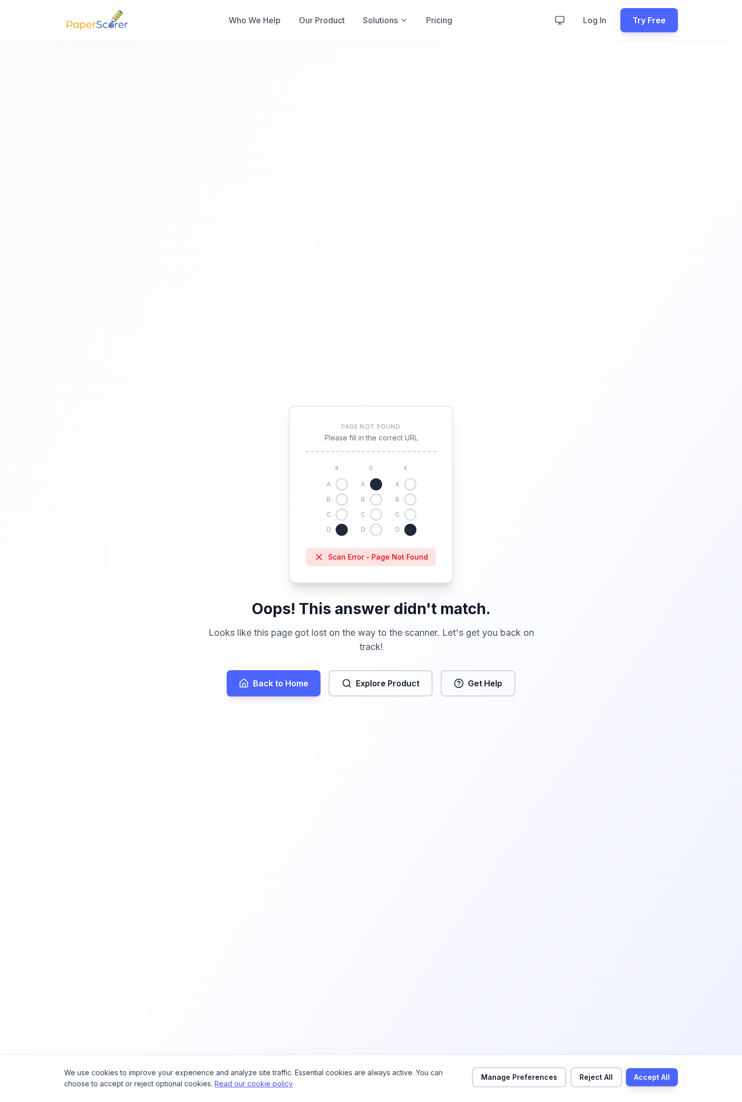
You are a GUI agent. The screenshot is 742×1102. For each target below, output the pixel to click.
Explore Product (387, 683)
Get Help (485, 683)
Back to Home (280, 683)
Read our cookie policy (254, 1083)
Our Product (322, 20)
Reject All (596, 1077)
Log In (594, 20)
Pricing (439, 20)
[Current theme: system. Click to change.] (560, 20)
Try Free (649, 20)
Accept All (652, 1077)
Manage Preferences (519, 1077)
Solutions (380, 20)
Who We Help (255, 20)
